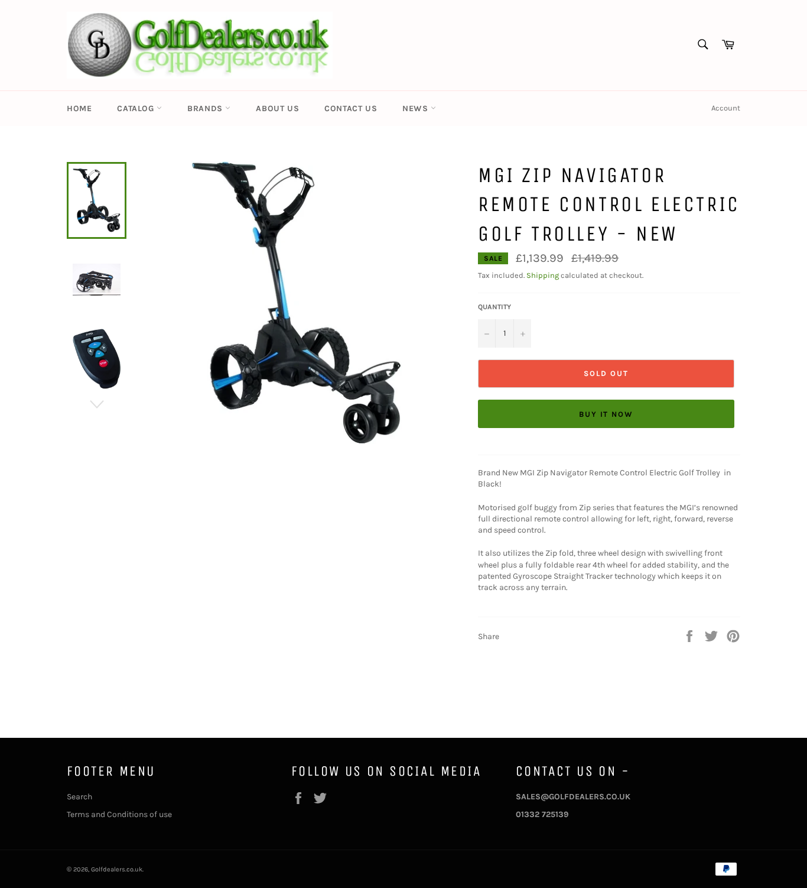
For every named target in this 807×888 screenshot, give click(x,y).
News (416, 108)
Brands (206, 108)
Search (79, 797)
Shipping (542, 275)
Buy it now (606, 414)
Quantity (494, 307)
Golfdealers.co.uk (116, 869)
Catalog (137, 108)
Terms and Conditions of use (119, 814)
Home (79, 108)
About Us (277, 108)
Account (725, 107)
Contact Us (350, 108)
